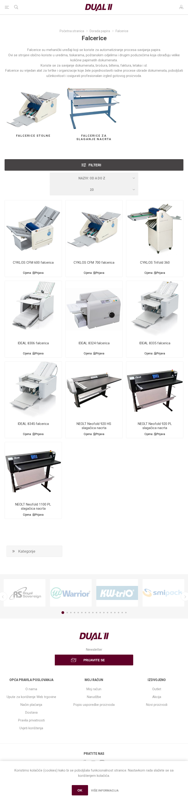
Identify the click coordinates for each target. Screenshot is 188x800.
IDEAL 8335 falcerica (154, 343)
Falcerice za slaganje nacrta (93, 137)
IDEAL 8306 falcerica (33, 343)
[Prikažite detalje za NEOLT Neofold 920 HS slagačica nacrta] (94, 390)
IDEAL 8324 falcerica (94, 343)
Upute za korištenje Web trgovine (31, 697)
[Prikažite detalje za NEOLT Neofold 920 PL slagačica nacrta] (154, 390)
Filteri (94, 165)
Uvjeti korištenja (31, 728)
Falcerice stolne (33, 135)
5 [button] (78, 612)
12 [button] (104, 612)
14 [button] (111, 612)
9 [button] (93, 612)
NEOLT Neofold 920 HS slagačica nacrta (94, 426)
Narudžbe (94, 697)
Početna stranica (72, 31)
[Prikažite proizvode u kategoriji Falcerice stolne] (33, 109)
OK (79, 790)
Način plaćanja (31, 705)
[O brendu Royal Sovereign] (24, 593)
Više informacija (105, 790)
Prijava (39, 272)
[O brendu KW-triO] (117, 593)
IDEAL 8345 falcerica (33, 424)
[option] (24, 593)
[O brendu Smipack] (163, 593)
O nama (31, 689)
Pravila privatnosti (31, 720)
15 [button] (115, 612)
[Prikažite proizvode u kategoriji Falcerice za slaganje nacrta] (94, 109)
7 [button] (85, 612)
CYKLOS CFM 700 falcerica (94, 262)
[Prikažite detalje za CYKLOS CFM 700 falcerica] (94, 228)
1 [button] (62, 612)
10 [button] (96, 612)
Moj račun (93, 689)
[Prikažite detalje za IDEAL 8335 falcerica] (154, 309)
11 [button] (100, 612)
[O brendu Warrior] (71, 593)
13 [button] (107, 612)
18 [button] (126, 612)
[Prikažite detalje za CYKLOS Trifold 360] (154, 228)
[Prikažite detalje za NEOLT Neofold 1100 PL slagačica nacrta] (33, 470)
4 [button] (74, 612)
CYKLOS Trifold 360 (155, 262)
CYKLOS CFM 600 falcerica (33, 262)
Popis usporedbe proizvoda (94, 705)
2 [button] (67, 612)
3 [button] (71, 612)
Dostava (31, 712)
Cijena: (27, 272)
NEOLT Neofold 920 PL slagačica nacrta (155, 426)
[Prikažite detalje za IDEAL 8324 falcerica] (94, 309)
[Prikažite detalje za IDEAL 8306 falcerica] (33, 309)
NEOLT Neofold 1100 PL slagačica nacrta (33, 506)
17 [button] (122, 612)
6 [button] (82, 612)
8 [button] (89, 612)
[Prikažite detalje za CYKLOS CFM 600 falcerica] (33, 228)
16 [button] (118, 612)
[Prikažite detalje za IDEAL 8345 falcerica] (33, 390)
